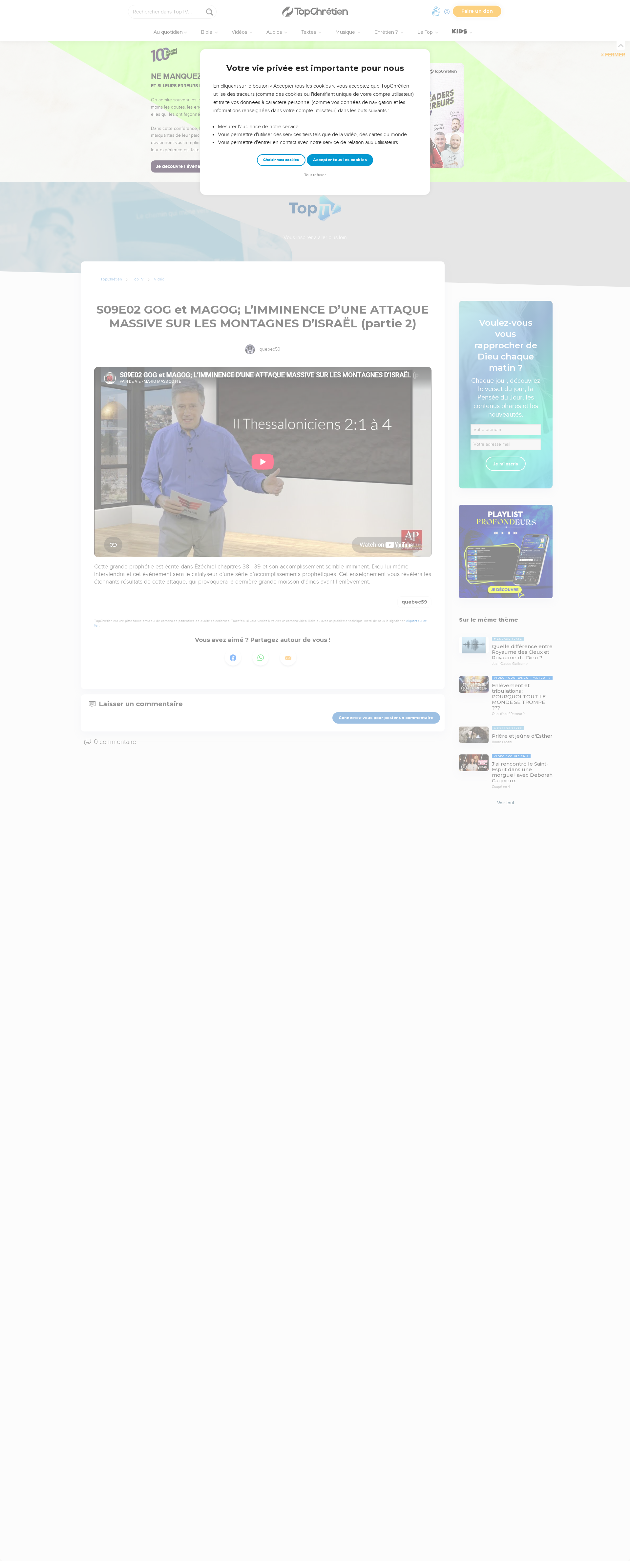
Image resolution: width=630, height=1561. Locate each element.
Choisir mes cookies (281, 160)
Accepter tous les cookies (340, 159)
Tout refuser (315, 175)
